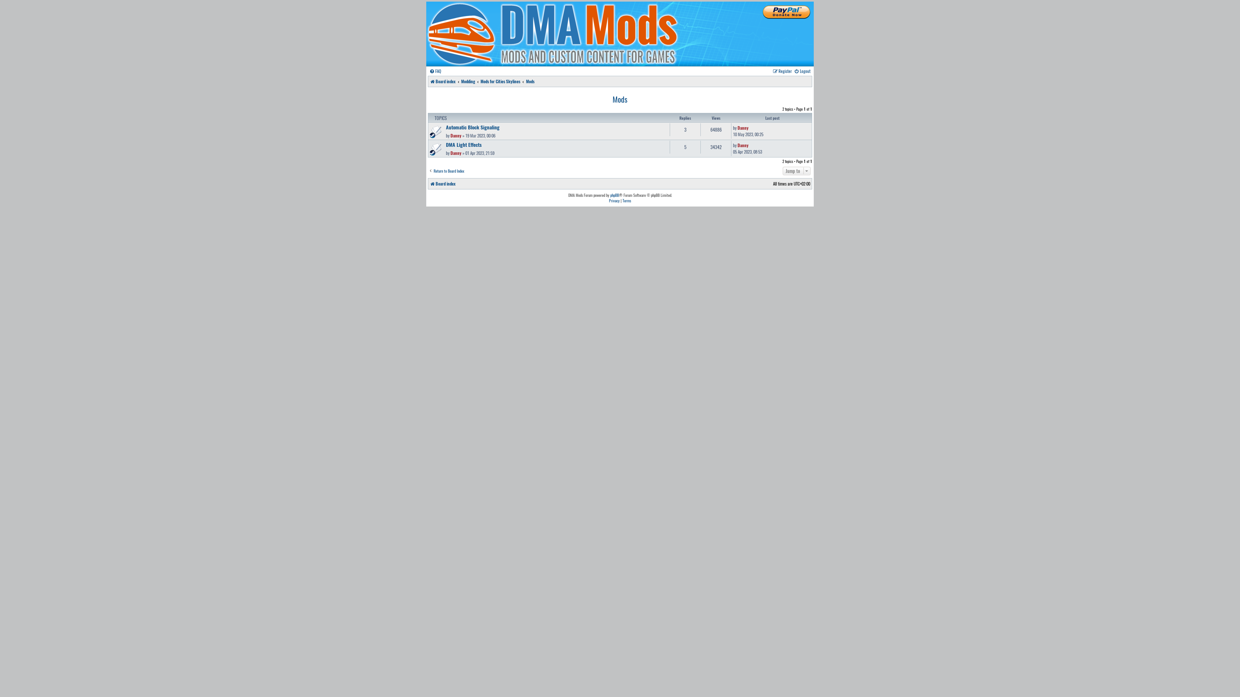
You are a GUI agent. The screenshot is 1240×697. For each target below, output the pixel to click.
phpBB (614, 195)
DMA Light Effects (464, 144)
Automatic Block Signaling (473, 127)
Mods (620, 99)
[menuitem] (435, 71)
